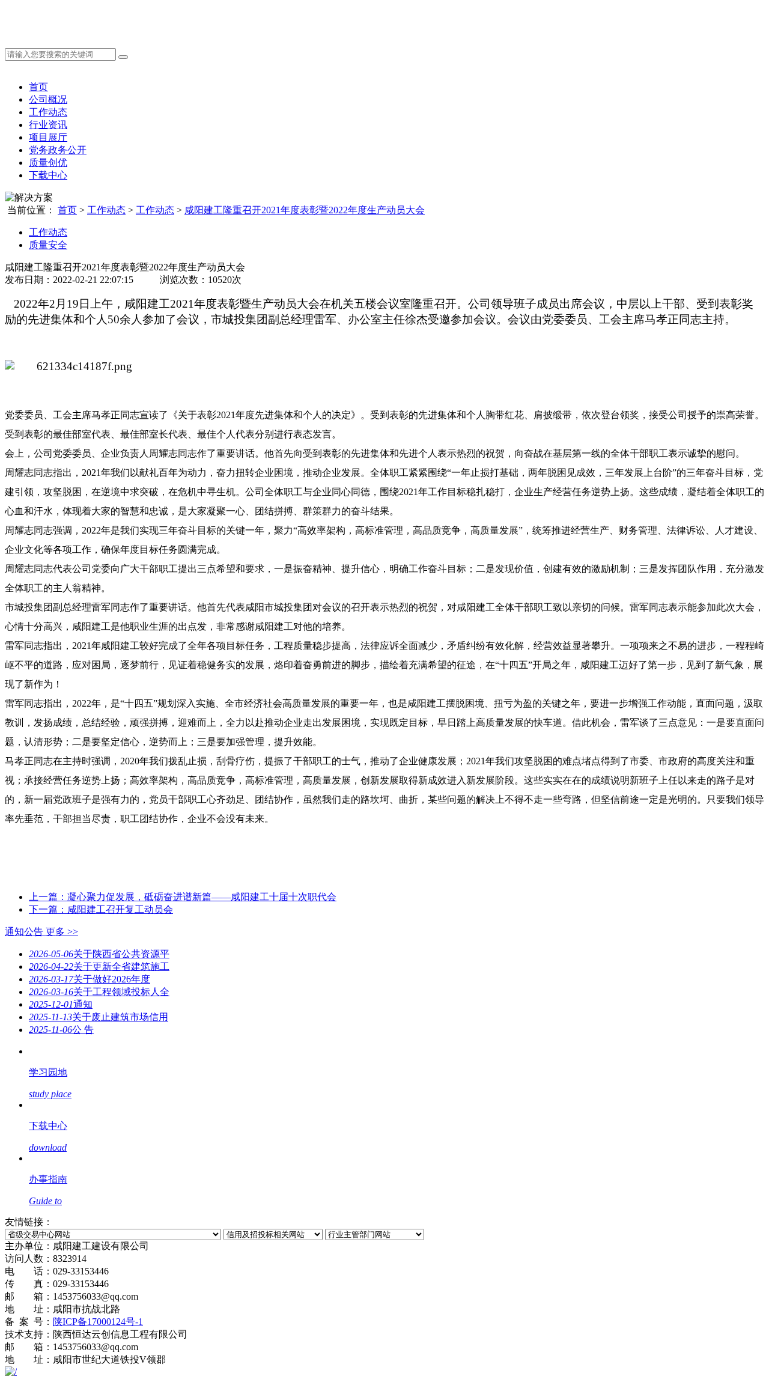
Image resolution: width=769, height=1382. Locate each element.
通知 (61, 1004)
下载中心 (48, 175)
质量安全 (48, 245)
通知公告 (41, 932)
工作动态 (48, 112)
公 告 (61, 1029)
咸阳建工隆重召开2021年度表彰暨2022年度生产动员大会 (304, 210)
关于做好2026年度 (89, 979)
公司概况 (48, 99)
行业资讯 (48, 125)
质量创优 (48, 162)
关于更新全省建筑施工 (99, 966)
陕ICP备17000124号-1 (98, 1322)
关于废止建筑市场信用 (98, 1017)
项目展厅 (48, 137)
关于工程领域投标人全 (99, 992)
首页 (38, 87)
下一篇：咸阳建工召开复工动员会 (101, 909)
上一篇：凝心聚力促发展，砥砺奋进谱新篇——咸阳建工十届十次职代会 (182, 897)
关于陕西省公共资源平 (99, 954)
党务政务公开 (58, 150)
